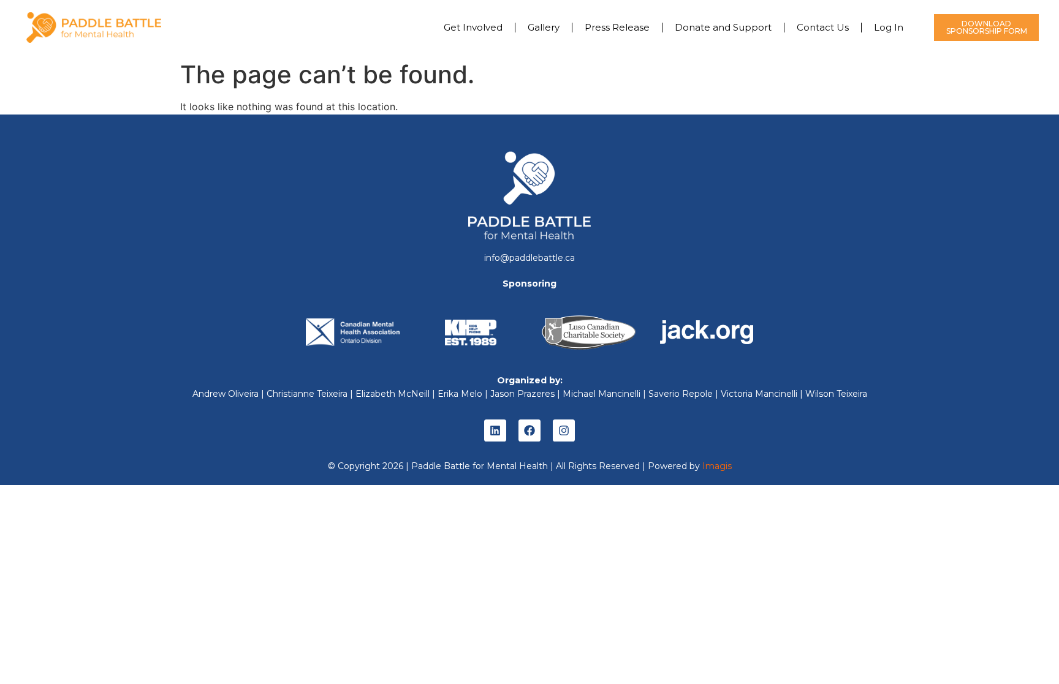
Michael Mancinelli (601, 393)
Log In (888, 27)
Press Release (617, 27)
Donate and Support (723, 27)
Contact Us (823, 27)
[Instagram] (564, 430)
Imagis (717, 466)
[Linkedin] (495, 430)
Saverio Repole (680, 393)
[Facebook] (529, 430)
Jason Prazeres (522, 393)
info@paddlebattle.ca (529, 257)
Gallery (544, 27)
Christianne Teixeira (307, 393)
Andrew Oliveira (225, 393)
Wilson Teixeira (836, 393)
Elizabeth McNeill (392, 393)
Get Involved (473, 27)
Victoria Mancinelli (759, 393)
